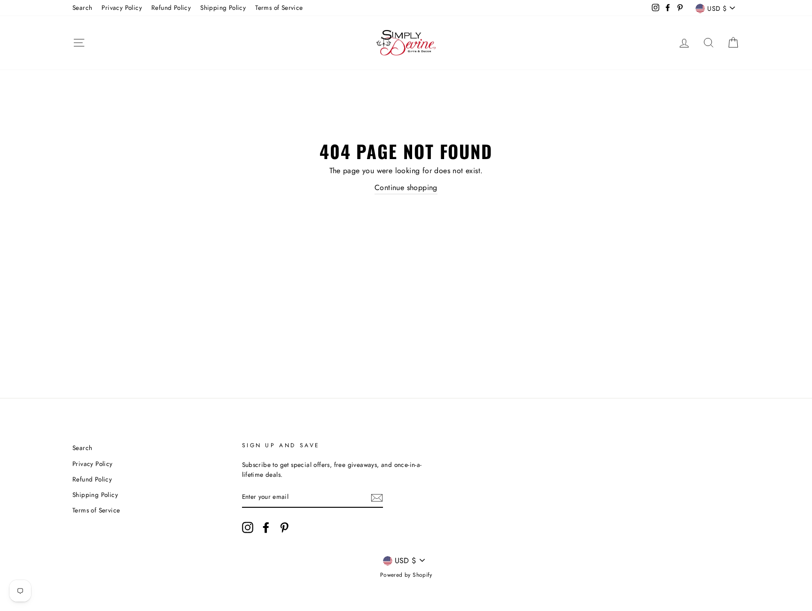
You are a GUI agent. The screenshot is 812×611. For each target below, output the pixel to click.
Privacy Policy (122, 7)
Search (82, 7)
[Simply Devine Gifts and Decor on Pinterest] (284, 527)
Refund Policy (171, 7)
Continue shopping (406, 187)
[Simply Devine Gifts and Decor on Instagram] (247, 527)
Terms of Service (279, 7)
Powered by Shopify (406, 575)
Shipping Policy (223, 7)
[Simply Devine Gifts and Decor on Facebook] (266, 527)
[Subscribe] (377, 497)
